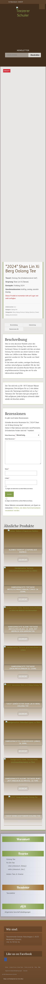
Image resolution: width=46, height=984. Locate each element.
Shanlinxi (32, 312)
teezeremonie (13, 315)
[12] (28, 178)
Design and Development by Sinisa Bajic (13, 979)
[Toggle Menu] (42, 6)
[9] (33, 91)
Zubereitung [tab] (32, 325)
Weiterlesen (23, 823)
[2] (12, 91)
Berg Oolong (16, 312)
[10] (18, 178)
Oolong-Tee (14, 309)
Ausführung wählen (23, 719)
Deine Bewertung (10, 435)
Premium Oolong (24, 312)
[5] (23, 91)
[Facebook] (5, 959)
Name (7, 469)
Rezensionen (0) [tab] (13, 329)
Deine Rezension (10, 439)
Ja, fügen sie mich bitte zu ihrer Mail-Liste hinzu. (19, 488)
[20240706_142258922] (23, 78)
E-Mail (7, 478)
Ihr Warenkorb (15, 2)
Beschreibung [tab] (14, 325)
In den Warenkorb (23, 565)
